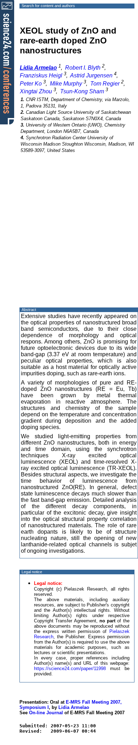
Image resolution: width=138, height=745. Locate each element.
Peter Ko (31, 84)
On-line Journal (46, 712)
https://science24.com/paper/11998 (70, 668)
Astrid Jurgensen (91, 75)
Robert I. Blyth (82, 68)
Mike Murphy (66, 84)
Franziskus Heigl (41, 75)
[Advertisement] (69, 236)
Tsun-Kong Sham (82, 91)
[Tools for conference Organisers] (7, 62)
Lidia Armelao (73, 707)
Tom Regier (105, 84)
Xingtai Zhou (36, 91)
